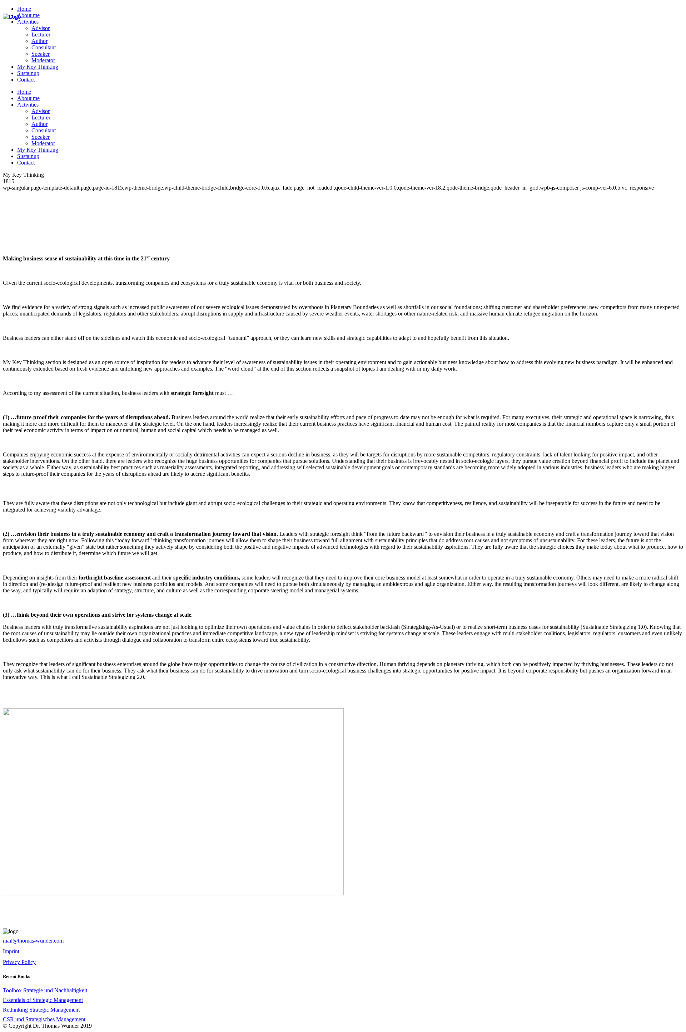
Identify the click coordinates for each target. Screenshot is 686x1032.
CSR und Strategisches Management (44, 1019)
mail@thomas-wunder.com (33, 941)
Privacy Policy (19, 962)
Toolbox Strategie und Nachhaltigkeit (45, 990)
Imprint (11, 951)
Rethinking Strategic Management (41, 1010)
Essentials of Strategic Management (43, 1000)
